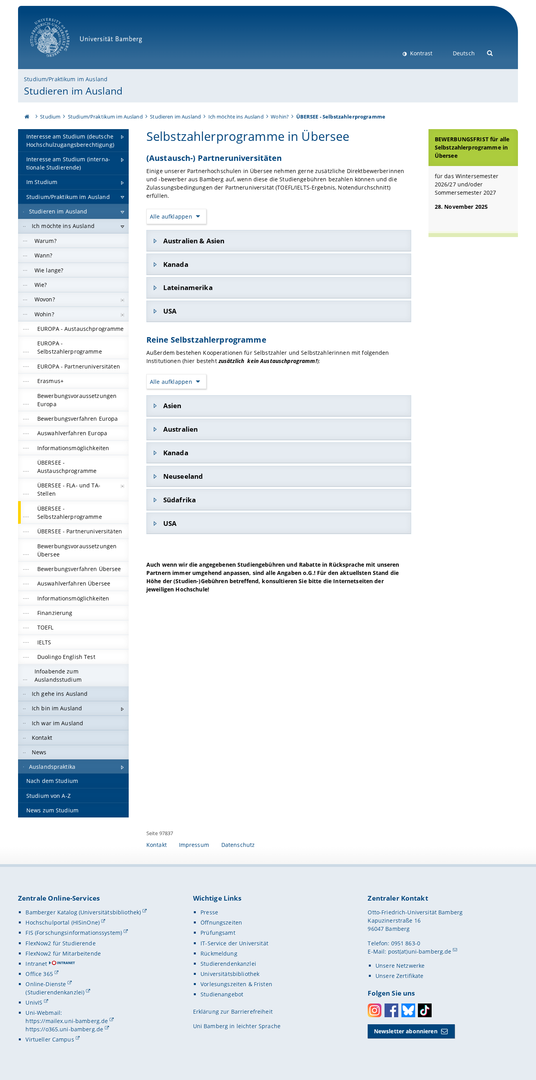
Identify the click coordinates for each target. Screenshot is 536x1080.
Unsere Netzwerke (400, 965)
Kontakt (156, 844)
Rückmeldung (219, 953)
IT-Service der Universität (234, 943)
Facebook (391, 1010)
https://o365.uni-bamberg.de (64, 1029)
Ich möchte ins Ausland (236, 116)
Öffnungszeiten (221, 922)
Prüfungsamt (218, 932)
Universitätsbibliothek (230, 974)
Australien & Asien (194, 240)
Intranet (36, 963)
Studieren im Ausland (73, 90)
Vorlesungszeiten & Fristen (236, 984)
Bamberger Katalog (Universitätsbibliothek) (83, 912)
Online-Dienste (46, 984)
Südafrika (179, 499)
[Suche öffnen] (490, 52)
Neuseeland (183, 476)
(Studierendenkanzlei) (55, 992)
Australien (180, 429)
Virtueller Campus (50, 1039)
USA (170, 311)
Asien (172, 405)
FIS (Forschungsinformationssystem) (74, 932)
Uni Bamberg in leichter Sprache (237, 1026)
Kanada (175, 264)
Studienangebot (222, 994)
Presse (209, 912)
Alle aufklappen (171, 216)
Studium (50, 116)
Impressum (194, 844)
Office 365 (39, 974)
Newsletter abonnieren (406, 1031)
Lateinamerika (188, 287)
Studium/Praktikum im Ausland (66, 79)
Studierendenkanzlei (228, 963)
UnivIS (34, 1002)
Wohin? (280, 116)
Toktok (425, 1010)
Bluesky (408, 1010)
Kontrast (420, 53)
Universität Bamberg (58, 61)
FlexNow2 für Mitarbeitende (63, 953)
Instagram (374, 1010)
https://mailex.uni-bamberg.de (67, 1021)
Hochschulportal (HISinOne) (63, 922)
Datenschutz (238, 844)
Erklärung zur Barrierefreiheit (233, 1011)
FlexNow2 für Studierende (60, 943)
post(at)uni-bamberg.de (420, 951)
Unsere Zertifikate (400, 976)
